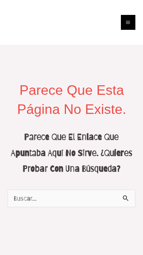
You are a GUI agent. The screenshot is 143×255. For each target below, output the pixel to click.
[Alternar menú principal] (128, 22)
